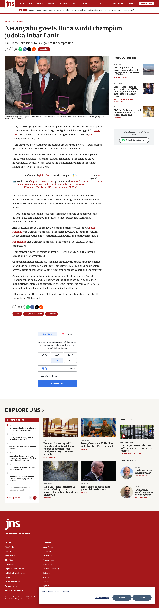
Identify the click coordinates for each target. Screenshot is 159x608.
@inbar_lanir (44, 175)
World (40, 3)
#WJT (81, 184)
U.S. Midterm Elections (65, 10)
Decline (142, 598)
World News (118, 84)
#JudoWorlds (76, 181)
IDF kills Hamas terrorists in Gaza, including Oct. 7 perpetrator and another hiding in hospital (60, 490)
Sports (17, 314)
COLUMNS (127, 460)
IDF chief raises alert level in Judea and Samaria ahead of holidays (127, 112)
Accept (122, 598)
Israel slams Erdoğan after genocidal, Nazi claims (95, 488)
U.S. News (117, 64)
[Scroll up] (30, 498)
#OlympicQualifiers (49, 184)
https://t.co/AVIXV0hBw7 (42, 181)
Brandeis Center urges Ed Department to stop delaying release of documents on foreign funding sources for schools (59, 448)
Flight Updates (80, 10)
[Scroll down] (35, 498)
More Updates (13, 498)
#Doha (28, 184)
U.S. (30, 3)
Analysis (51, 3)
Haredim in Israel (110, 10)
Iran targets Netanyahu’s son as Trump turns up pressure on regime (136, 448)
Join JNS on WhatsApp (136, 140)
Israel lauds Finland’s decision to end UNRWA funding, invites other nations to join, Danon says (126, 92)
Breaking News (16, 420)
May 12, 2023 (99, 178)
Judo (90, 134)
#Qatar (21, 184)
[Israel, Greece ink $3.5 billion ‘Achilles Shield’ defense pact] (98, 427)
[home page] (10, 4)
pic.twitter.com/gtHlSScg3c (65, 187)
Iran (119, 10)
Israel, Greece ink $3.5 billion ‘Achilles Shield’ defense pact (97, 444)
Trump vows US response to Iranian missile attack (21, 438)
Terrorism (51, 314)
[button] (16, 49)
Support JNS (146, 3)
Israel (21, 3)
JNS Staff (117, 118)
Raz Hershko (19, 241)
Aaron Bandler (49, 457)
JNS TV (75, 3)
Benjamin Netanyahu (33, 314)
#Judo (86, 181)
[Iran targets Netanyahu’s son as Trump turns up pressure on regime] (137, 432)
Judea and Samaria (95, 10)
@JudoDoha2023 (43, 187)
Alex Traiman (125, 454)
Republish (44, 49)
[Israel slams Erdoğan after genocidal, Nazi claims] (98, 471)
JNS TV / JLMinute (126, 442)
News (7, 21)
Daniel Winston (141, 476)
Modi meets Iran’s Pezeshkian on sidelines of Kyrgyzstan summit (22, 478)
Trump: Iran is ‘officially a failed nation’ (22, 448)
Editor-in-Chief (128, 10)
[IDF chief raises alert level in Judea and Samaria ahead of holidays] (148, 111)
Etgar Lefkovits (120, 78)
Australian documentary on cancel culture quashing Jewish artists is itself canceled (22, 458)
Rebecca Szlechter (121, 99)
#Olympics (29, 187)
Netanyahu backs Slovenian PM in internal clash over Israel (22, 429)
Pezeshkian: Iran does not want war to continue (22, 468)
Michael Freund (141, 497)
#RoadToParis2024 (69, 184)
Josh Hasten (136, 454)
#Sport (35, 184)
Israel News (18, 21)
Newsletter (118, 3)
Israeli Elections (49, 10)
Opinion (63, 3)
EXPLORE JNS (23, 410)
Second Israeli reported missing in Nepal (19, 489)
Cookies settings (102, 598)
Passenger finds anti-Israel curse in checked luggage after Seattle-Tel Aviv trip (126, 71)
